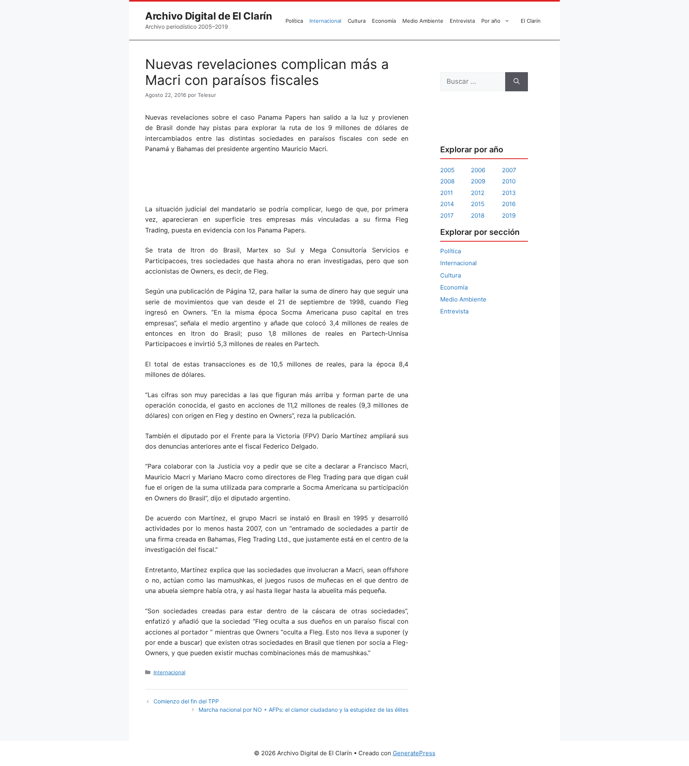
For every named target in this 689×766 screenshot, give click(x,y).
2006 (478, 170)
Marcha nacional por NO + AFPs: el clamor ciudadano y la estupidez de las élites (303, 709)
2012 (477, 193)
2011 (446, 193)
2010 (509, 181)
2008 (447, 181)
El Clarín (531, 21)
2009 (478, 181)
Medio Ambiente (422, 21)
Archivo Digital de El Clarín (208, 16)
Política (294, 21)
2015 (477, 204)
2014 (447, 204)
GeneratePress (414, 753)
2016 (509, 204)
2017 (447, 215)
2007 (509, 170)
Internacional (325, 21)
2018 (477, 215)
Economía (384, 21)
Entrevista (462, 21)
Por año (490, 21)
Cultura (357, 21)
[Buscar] (516, 81)
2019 (509, 215)
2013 (509, 193)
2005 (447, 170)
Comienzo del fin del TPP (186, 701)
